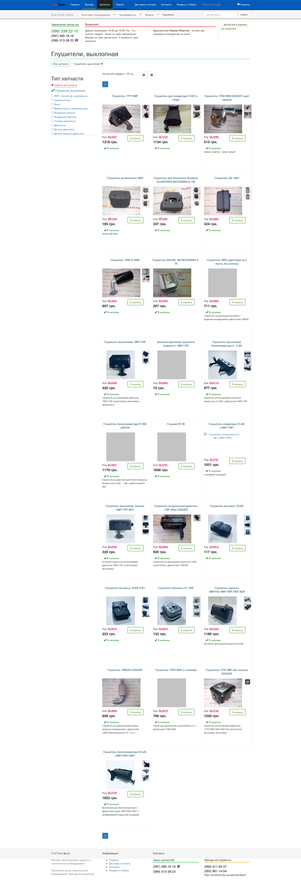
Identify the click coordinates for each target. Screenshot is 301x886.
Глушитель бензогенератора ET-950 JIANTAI (124, 425)
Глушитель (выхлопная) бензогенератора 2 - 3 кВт (226, 343)
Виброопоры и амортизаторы (70, 108)
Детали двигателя (64, 129)
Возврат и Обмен (186, 4)
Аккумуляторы (61, 100)
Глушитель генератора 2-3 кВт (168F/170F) (227, 425)
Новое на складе (211, 4)
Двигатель (59, 125)
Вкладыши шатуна (64, 112)
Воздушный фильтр (64, 116)
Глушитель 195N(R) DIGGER (124, 670)
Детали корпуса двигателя (68, 133)
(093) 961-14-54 (215, 871)
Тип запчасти (67, 78)
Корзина (245, 4)
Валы (56, 104)
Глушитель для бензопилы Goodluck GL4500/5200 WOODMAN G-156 (176, 179)
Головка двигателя (64, 121)
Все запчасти (60, 63)
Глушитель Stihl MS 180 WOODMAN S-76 (175, 261)
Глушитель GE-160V (227, 178)
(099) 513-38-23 (62, 40)
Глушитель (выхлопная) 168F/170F (125, 342)
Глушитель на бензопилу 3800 (125, 178)
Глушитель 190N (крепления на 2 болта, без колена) (227, 261)
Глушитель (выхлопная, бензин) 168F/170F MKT (125, 507)
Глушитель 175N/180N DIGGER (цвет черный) (226, 97)
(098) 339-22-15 (64, 30)
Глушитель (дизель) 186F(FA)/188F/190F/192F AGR (227, 589)
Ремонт (120, 4)
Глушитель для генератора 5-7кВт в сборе (175, 97)
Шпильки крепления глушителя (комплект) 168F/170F (176, 343)
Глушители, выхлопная (87, 63)
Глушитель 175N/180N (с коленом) (176, 670)
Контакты (166, 4)
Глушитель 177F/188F (125, 96)
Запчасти (104, 4)
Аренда (89, 4)
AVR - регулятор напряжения (70, 96)
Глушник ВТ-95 (176, 424)
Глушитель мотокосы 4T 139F (176, 588)
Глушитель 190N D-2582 (125, 260)
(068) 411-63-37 (215, 866)
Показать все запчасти (65, 85)
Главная (75, 4)
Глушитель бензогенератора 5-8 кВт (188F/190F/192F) (125, 753)
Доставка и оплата (145, 4)
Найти (244, 14)
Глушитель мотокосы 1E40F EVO (125, 588)
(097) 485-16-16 (62, 35)
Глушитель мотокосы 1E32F (227, 506)
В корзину (135, 138)
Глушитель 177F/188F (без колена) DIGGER (227, 671)
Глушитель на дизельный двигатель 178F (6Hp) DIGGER (176, 507)
